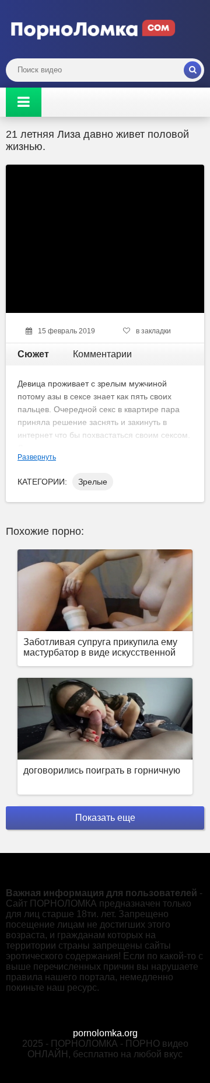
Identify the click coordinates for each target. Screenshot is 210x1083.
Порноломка (93, 29)
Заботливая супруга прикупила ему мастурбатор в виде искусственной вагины (100, 648)
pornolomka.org (105, 1033)
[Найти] (192, 70)
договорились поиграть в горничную (101, 770)
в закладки (153, 331)
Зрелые (92, 481)
